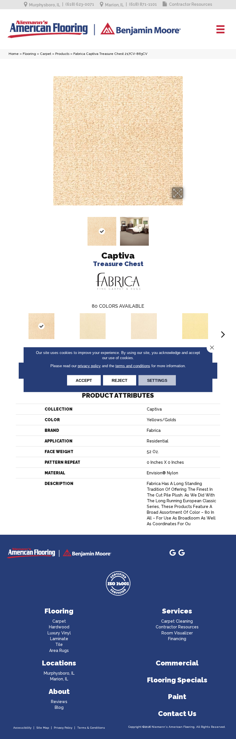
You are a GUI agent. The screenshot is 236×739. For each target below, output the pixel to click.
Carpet (45, 54)
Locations (59, 663)
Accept (84, 380)
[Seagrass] (144, 326)
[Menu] (220, 29)
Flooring (29, 54)
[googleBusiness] (173, 553)
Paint (177, 696)
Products (62, 54)
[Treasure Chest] (41, 326)
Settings (157, 380)
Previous (49, 228)
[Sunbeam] (195, 326)
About (59, 691)
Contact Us (177, 713)
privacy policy (89, 366)
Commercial (177, 663)
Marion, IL (114, 5)
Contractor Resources (190, 4)
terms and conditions (132, 366)
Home (14, 54)
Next (187, 228)
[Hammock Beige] (92, 326)
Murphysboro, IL (44, 5)
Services (177, 611)
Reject (119, 380)
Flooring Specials (177, 680)
